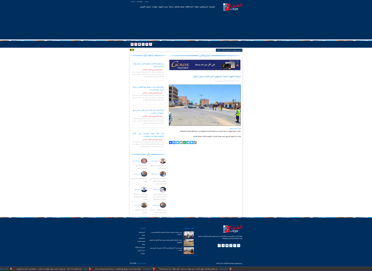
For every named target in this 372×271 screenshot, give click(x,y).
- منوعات (143, 253)
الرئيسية (212, 7)
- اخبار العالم (142, 238)
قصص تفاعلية (179, 7)
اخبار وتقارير (204, 7)
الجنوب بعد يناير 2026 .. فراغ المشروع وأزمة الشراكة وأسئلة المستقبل (157, 181)
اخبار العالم (189, 7)
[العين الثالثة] (232, 7)
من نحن (146, 1)
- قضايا (144, 235)
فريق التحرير (139, 1)
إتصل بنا (133, 1)
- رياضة (144, 244)
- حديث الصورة (142, 250)
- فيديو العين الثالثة (140, 247)
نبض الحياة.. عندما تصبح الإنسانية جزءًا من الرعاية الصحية (140, 197)
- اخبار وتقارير (142, 232)
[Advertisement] (186, 25)
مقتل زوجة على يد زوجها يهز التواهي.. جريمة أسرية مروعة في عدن (143, 269)
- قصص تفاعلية (141, 241)
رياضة (171, 7)
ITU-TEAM (133, 263)
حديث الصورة (163, 7)
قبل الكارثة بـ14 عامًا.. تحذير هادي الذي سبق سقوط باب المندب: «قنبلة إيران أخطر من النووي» (73, 269)
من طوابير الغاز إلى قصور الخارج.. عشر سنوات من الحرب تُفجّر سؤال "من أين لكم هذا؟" (213, 269)
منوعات (154, 7)
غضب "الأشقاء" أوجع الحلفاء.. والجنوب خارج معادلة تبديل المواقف (159, 197)
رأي (148, 154)
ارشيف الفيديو (145, 7)
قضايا (196, 7)
